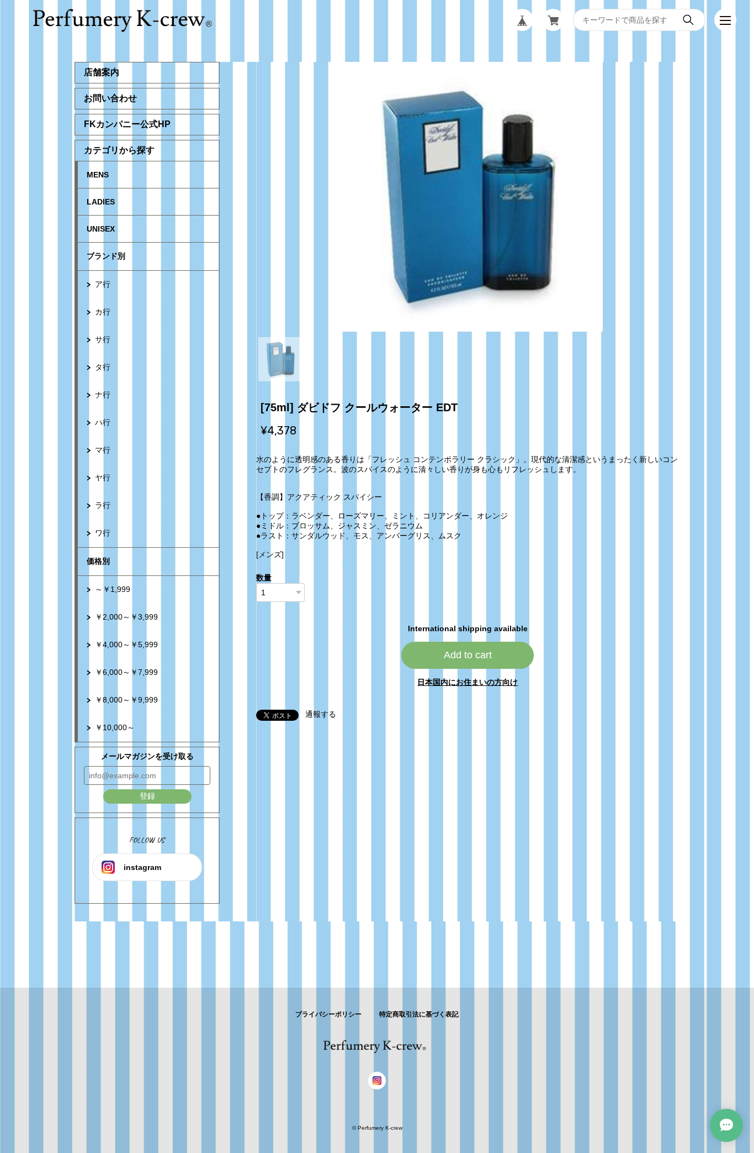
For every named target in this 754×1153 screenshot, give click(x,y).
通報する (320, 714)
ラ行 (102, 505)
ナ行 (102, 394)
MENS (98, 174)
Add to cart (468, 655)
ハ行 (102, 422)
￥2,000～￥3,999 (126, 616)
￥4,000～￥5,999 (126, 644)
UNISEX (101, 228)
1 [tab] (280, 359)
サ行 (102, 339)
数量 (264, 577)
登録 (147, 796)
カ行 (102, 311)
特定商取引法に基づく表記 (419, 1014)
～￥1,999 (112, 589)
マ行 (102, 450)
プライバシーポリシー (328, 1014)
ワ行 (102, 532)
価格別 (98, 561)
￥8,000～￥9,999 (126, 699)
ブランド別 (106, 255)
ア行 (102, 284)
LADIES (101, 201)
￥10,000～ (115, 727)
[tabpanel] (468, 197)
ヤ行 (102, 477)
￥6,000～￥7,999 (126, 672)
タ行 (102, 367)
